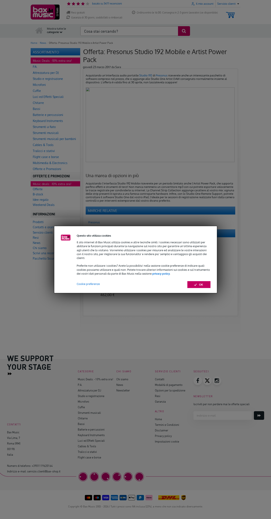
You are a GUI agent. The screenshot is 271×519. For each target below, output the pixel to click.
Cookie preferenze (88, 284)
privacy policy (161, 273)
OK (201, 284)
